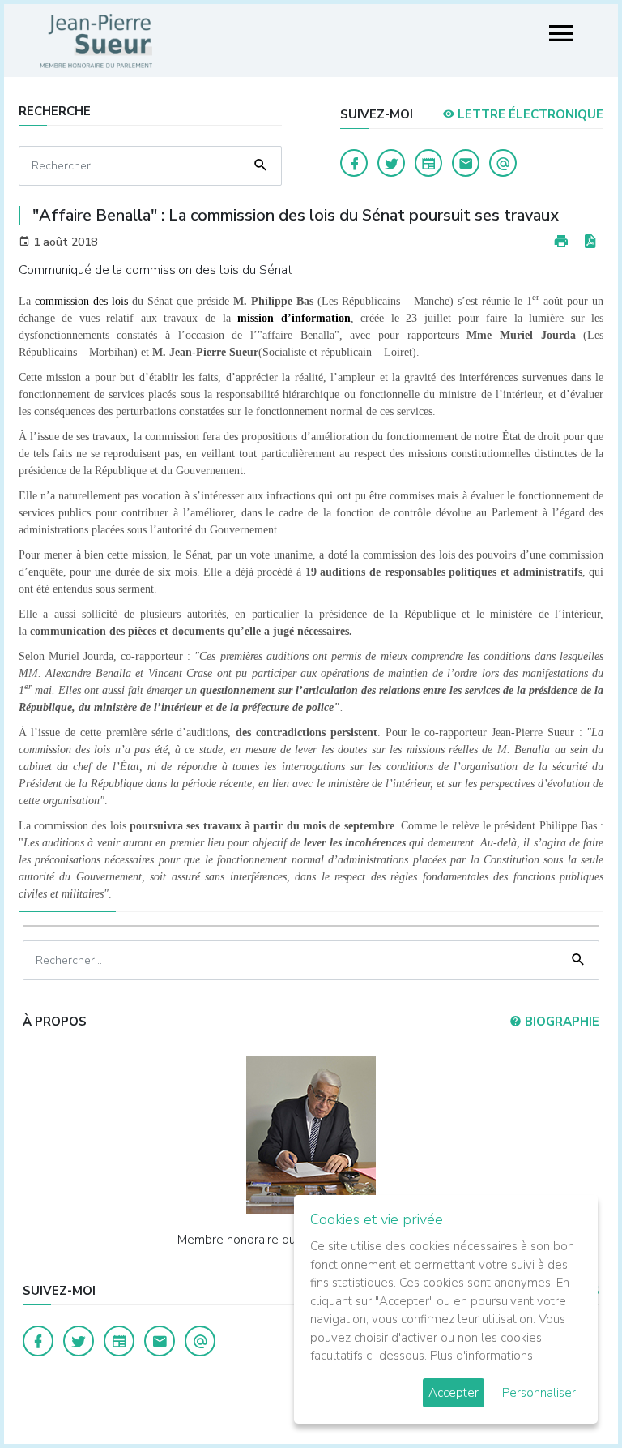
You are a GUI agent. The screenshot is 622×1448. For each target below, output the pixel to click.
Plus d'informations (481, 1355)
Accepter (453, 1393)
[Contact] (465, 163)
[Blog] (428, 163)
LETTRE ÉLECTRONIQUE (528, 114)
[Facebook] (354, 163)
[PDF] (590, 242)
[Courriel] (503, 163)
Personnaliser (539, 1393)
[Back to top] (572, 1398)
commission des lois (81, 301)
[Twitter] (391, 163)
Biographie (560, 1021)
